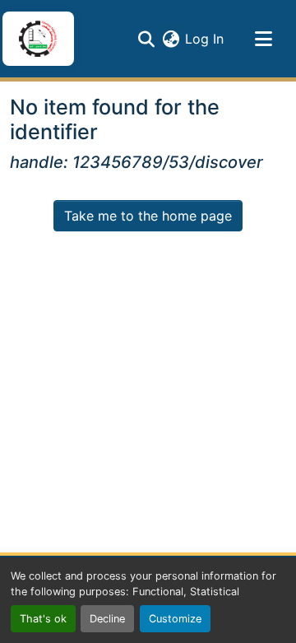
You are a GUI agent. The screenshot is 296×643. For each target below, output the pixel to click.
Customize (175, 619)
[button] (37, 39)
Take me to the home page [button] (148, 215)
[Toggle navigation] (263, 38)
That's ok (43, 619)
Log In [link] (204, 38)
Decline (107, 619)
